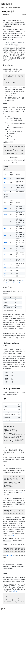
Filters (12, 535)
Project (10, 7)
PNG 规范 (14, 591)
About (19, 7)
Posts (2, 7)
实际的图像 (9, 555)
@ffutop (24, 14)
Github (15, 7)
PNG (11, 609)
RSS (6, 7)
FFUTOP (7, 4)
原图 (21, 493)
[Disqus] (14, 632)
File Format (5, 609)
